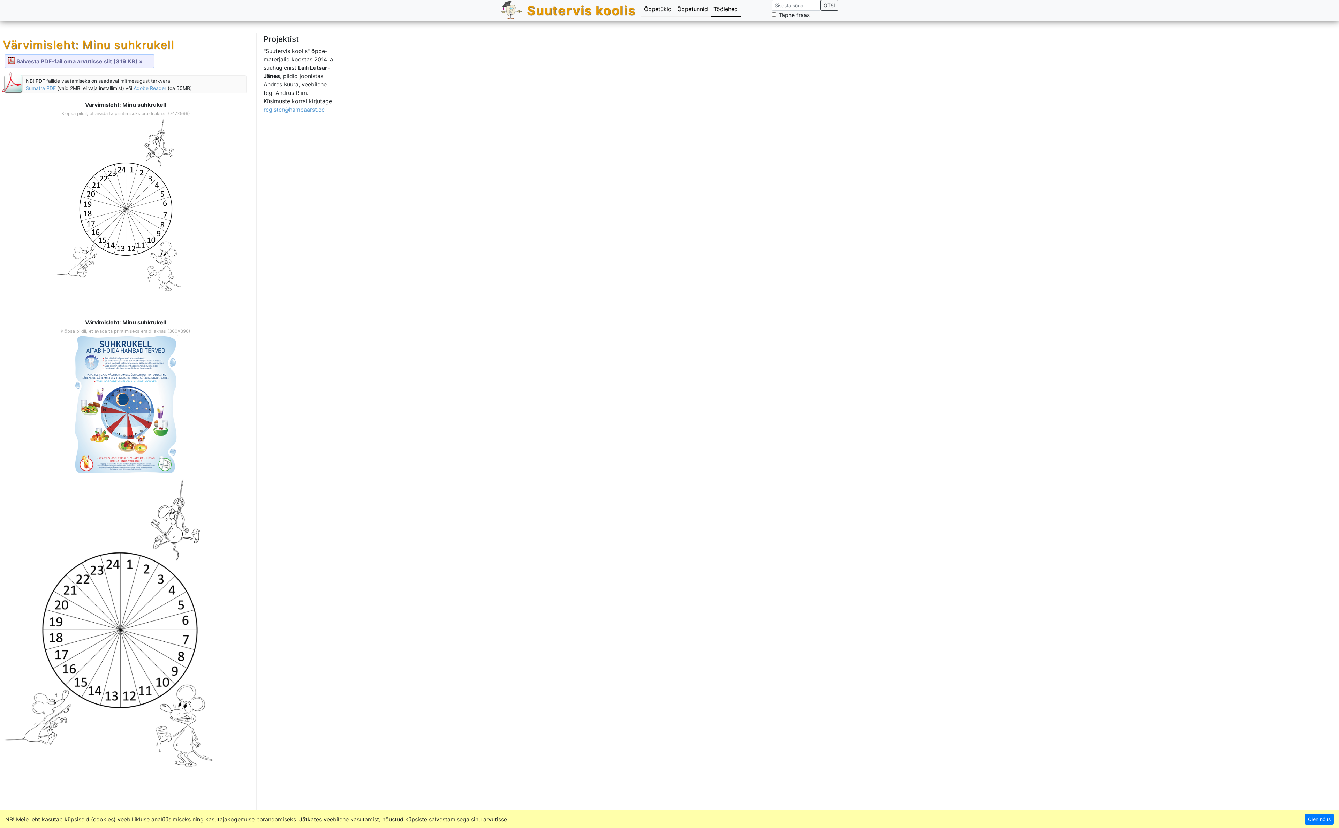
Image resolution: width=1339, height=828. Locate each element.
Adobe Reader (150, 88)
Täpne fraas (794, 15)
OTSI (829, 5)
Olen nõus (1319, 819)
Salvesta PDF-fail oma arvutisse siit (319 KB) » (79, 61)
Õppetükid (658, 9)
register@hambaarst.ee (294, 109)
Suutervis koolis (581, 10)
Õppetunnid (692, 9)
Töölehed (725, 9)
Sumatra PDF (41, 88)
